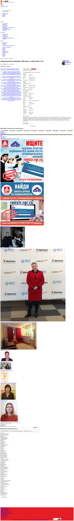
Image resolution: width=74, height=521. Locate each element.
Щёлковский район (4, 493)
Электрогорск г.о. (3, 494)
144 (6, 42)
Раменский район (3, 476)
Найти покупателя (3, 514)
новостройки (5, 28)
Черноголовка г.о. (3, 489)
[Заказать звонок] (1, 8)
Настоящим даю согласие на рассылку (9, 426)
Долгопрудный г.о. (3, 438)
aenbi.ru (1, 58)
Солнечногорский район (5, 484)
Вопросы (4, 14)
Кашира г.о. (2, 448)
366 (6, 23)
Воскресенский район (4, 434)
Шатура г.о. (2, 491)
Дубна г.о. (2, 440)
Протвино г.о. (3, 473)
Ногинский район (3, 467)
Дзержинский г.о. (3, 436)
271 (6, 35)
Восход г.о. (2, 435)
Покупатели (2, 32)
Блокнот (4, 15)
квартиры (4, 23)
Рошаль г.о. (2, 478)
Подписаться (3, 425)
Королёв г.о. (2, 451)
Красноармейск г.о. (4, 453)
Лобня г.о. (2, 458)
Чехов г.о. (2, 490)
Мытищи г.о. (2, 465)
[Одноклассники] (26, 123)
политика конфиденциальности (42, 519)
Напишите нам (5, 13)
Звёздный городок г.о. (4, 444)
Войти (4, 16)
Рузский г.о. (2, 479)
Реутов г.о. (2, 477)
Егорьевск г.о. (3, 441)
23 (6, 24)
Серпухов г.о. (2, 482)
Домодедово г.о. (3, 439)
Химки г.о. (2, 488)
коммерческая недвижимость (8, 27)
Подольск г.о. (2, 472)
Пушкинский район (4, 474)
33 (5, 30)
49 (6, 43)
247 (7, 25)
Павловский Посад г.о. (4, 471)
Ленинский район (3, 456)
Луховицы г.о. (3, 461)
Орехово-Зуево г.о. (3, 470)
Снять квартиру (3, 517)
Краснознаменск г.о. (4, 455)
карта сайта (33, 519)
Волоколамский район (4, 433)
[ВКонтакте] (23, 123)
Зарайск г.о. (2, 443)
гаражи (4, 30)
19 (4, 44)
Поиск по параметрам (7, 47)
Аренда (1, 40)
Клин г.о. (2, 449)
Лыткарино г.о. (3, 462)
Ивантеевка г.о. (3, 446)
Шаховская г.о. (3, 492)
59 (13, 45)
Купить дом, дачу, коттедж (5, 512)
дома (3, 44)
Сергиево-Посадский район (5, 480)
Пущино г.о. (2, 475)
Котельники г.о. (3, 452)
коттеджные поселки (6, 29)
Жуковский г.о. (3, 442)
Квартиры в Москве (4, 510)
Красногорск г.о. (3, 454)
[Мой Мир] (27, 123)
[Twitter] (24, 123)
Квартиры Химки (3, 516)
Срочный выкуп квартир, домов (6, 513)
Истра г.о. (2, 447)
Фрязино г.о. (2, 487)
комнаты (4, 24)
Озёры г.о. (2, 469)
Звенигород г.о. (3, 445)
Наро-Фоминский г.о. (4, 466)
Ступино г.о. (2, 485)
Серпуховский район (4, 483)
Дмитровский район (4, 437)
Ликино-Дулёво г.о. (4, 457)
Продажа (2, 21)
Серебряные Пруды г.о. (4, 481)
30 (13, 27)
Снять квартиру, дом (4, 515)
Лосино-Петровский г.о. (4, 459)
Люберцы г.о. (2, 463)
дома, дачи (5, 25)
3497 (7, 34)
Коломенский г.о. (3, 450)
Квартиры (11, 58)
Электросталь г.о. (3, 495)
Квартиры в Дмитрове (4, 508)
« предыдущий (32, 125)
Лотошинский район (4, 460)
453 (6, 26)
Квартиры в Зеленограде (5, 509)
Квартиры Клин (3, 507)
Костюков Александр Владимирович (68, 61)
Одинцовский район (4, 468)
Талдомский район (3, 486)
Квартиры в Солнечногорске (5, 511)
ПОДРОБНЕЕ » (4, 497)
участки (4, 26)
